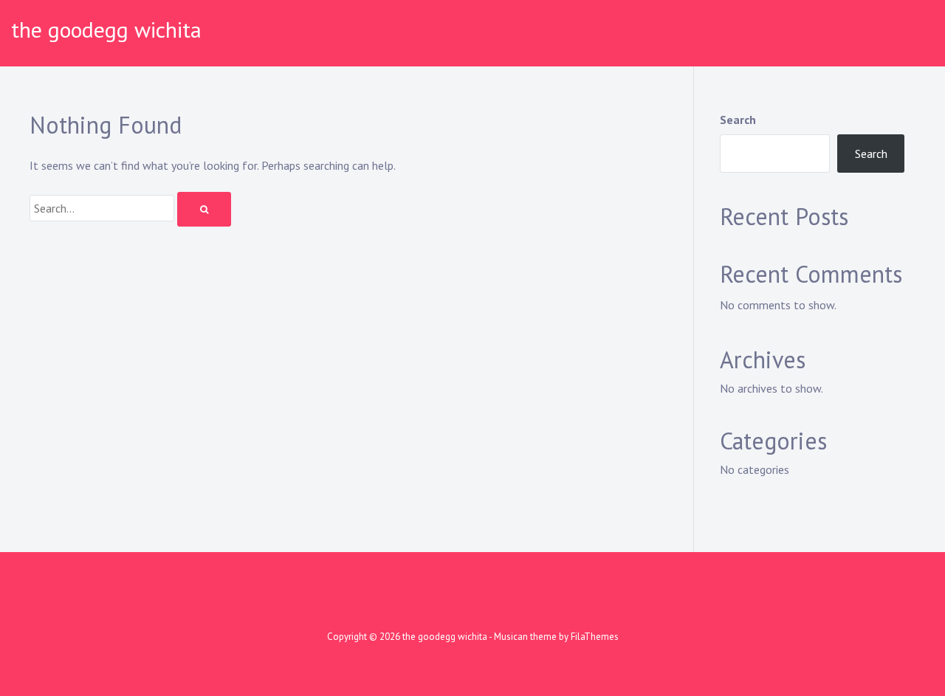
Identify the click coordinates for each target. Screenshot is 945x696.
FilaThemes (595, 636)
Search (738, 119)
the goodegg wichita (106, 29)
